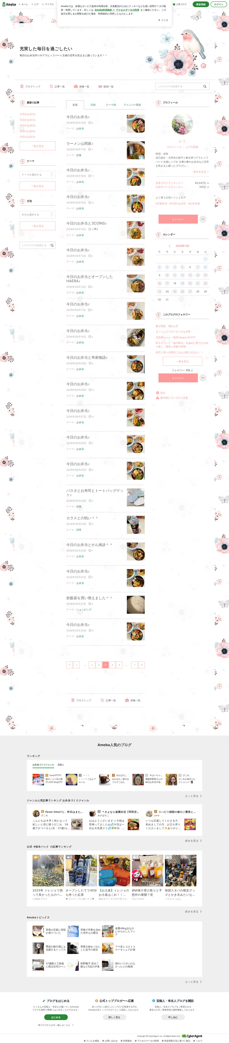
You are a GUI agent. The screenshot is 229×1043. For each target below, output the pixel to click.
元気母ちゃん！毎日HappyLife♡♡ (175, 337)
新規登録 (201, 4)
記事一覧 (60, 86)
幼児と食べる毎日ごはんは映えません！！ (179, 352)
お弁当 (80, 128)
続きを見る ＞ (201, 171)
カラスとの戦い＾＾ (82, 518)
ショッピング (83, 609)
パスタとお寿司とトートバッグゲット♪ (95, 492)
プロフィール (174, 146)
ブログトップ (32, 86)
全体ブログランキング (168, 182)
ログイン (218, 4)
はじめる (56, 1017)
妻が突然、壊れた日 (167, 326)
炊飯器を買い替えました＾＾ (89, 598)
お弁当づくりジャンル (168, 186)
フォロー (179, 219)
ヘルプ (199, 1040)
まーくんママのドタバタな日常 (173, 331)
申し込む (173, 1017)
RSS (162, 392)
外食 (78, 155)
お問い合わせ (111, 1040)
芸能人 (61, 764)
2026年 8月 (182, 245)
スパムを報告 (92, 1040)
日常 (78, 529)
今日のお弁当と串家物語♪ (87, 357)
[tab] (43, 764)
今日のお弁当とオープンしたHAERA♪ (89, 279)
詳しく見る (114, 1017)
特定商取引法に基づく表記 (177, 1040)
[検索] (205, 86)
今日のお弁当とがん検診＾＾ (89, 545)
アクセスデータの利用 (148, 1040)
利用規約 (127, 1040)
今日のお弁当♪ (78, 117)
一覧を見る (182, 361)
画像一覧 (84, 86)
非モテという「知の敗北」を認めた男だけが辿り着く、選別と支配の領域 (182, 344)
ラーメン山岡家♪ (79, 143)
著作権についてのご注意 (174, 397)
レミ (182, 141)
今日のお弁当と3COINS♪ (86, 223)
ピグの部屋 (192, 146)
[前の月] (169, 246)
